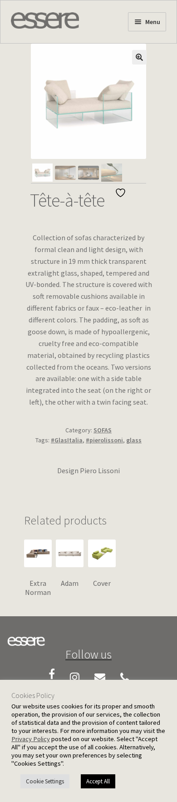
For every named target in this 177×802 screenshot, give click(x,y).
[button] (139, 57)
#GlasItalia (67, 440)
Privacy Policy (30, 739)
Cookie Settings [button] (45, 781)
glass (134, 440)
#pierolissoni (104, 440)
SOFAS (102, 430)
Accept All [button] (98, 781)
